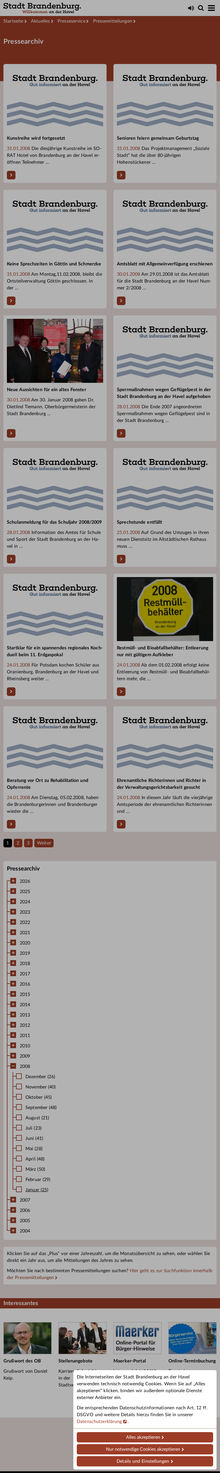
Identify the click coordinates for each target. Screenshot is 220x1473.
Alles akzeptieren (143, 1437)
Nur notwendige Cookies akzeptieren (143, 1449)
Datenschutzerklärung (99, 1421)
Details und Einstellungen (143, 1461)
